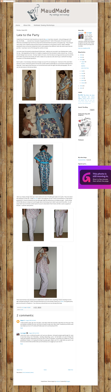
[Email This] (34, 307)
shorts (83, 103)
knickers (93, 98)
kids (89, 97)
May (82, 75)
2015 (81, 55)
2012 (81, 85)
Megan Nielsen (86, 98)
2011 (81, 88)
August (83, 61)
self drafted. (81, 100)
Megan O (22, 320)
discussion (80, 103)
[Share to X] (37, 307)
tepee (89, 103)
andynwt (58, 381)
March (83, 80)
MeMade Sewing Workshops (44, 25)
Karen (62, 301)
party (47, 39)
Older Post (70, 370)
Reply (21, 328)
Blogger (68, 381)
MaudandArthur (82, 160)
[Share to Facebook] (39, 307)
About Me (26, 25)
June (82, 73)
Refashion (84, 97)
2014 (81, 57)
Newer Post (19, 370)
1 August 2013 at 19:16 (33, 333)
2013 (81, 59)
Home (18, 25)
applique (86, 101)
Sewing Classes (81, 101)
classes (93, 101)
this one (36, 198)
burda (21, 309)
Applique (83, 66)
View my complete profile (84, 48)
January (83, 82)
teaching (86, 103)
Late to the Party (85, 68)
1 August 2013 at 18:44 (30, 320)
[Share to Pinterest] (40, 307)
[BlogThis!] (36, 307)
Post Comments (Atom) (28, 372)
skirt (86, 100)
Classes (83, 63)
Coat (88, 100)
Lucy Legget (23, 333)
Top (85, 95)
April (82, 78)
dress (87, 95)
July (82, 71)
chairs (90, 101)
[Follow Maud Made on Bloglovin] (84, 136)
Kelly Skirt (92, 100)
